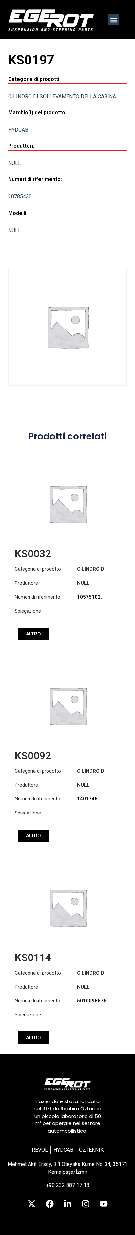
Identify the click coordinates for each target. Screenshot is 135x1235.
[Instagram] (85, 1204)
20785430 (20, 196)
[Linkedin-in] (67, 1204)
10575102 (89, 597)
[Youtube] (103, 1204)
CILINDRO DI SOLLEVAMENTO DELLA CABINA (62, 96)
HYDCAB (18, 130)
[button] (113, 19)
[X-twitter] (31, 1204)
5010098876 (91, 1001)
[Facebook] (49, 1204)
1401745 (87, 799)
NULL (14, 163)
